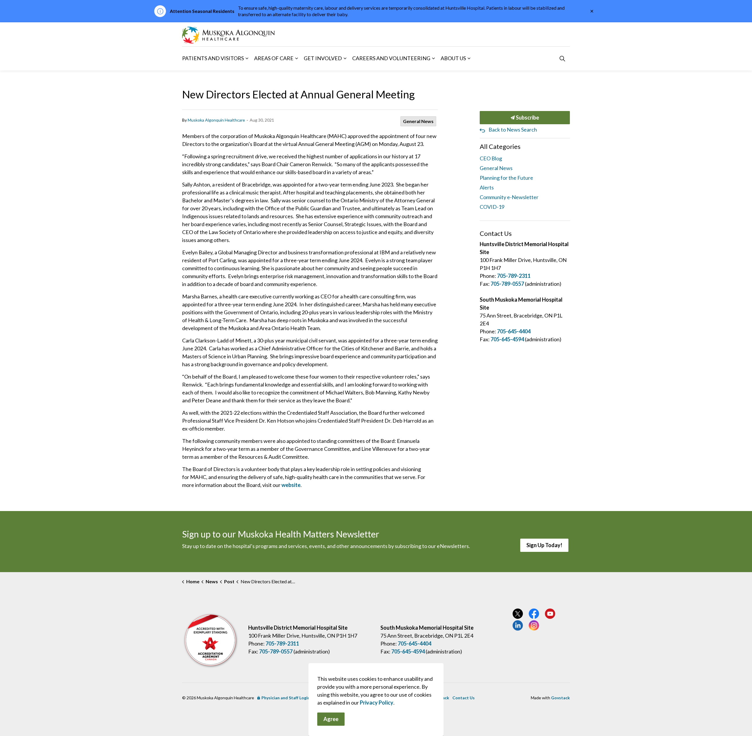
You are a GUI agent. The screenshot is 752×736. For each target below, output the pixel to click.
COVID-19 (492, 207)
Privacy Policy (376, 702)
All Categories (500, 146)
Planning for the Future (506, 177)
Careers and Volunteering (391, 58)
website (291, 485)
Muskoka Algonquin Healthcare (216, 119)
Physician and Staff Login (285, 697)
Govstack (560, 697)
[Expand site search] (562, 58)
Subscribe (527, 117)
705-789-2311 (514, 276)
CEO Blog (491, 158)
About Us (453, 58)
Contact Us (463, 697)
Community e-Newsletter (509, 197)
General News (418, 121)
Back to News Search (513, 129)
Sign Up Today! (544, 545)
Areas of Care (273, 58)
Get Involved (323, 58)
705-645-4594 (507, 339)
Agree (330, 719)
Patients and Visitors (213, 58)
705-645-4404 (514, 331)
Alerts (487, 187)
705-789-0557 (507, 283)
